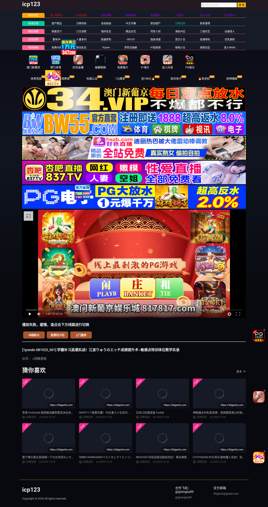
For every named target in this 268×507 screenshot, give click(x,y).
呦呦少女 (180, 47)
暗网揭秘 (33, 47)
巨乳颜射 (230, 39)
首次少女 (180, 39)
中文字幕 (131, 23)
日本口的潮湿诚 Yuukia (150, 412)
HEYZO (131, 39)
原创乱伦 (81, 47)
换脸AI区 (180, 31)
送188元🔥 (148, 78)
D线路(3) (34, 335)
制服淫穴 (57, 31)
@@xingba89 (183, 497)
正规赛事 (64, 78)
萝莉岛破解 (130, 47)
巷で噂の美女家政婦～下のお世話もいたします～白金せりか (59, 457)
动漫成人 (230, 31)
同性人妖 (155, 31)
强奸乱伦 (106, 31)
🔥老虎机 (204, 78)
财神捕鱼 (231, 78)
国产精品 (57, 23)
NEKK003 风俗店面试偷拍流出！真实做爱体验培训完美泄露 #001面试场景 (181, 457)
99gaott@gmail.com (226, 493)
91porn (106, 47)
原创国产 (155, 23)
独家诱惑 (155, 39)
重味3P (57, 39)
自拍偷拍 (106, 23)
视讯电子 (175, 78)
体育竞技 (36, 78)
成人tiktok (229, 47)
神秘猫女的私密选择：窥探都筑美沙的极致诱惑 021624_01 (229, 412)
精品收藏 (33, 31)
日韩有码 (81, 23)
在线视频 (33, 39)
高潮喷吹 (205, 39)
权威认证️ (92, 78)
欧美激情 (205, 23)
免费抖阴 (57, 47)
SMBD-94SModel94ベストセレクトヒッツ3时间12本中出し (115, 457)
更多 (239, 371)
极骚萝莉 (106, 39)
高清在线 (33, 23)
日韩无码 (180, 23)
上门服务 (81, 335)
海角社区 (205, 47)
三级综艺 (205, 31)
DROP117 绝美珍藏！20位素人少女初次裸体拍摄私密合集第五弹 (118, 412)
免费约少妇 (57, 335)
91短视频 (155, 47)
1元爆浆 (120, 78)
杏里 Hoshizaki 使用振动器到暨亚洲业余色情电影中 (53, 412)
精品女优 (131, 31)
